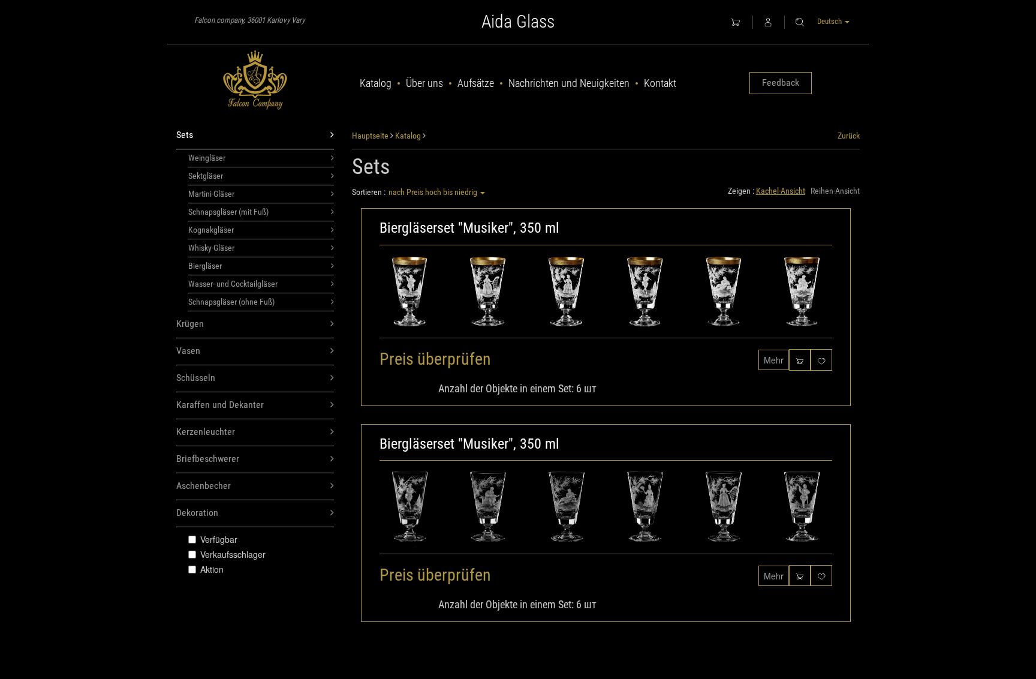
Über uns (424, 83)
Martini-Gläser (211, 194)
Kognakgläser (211, 230)
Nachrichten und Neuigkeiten (569, 83)
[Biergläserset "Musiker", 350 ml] (606, 294)
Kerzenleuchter (205, 431)
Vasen (188, 350)
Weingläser (206, 158)
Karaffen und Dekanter (220, 404)
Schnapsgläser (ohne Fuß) (231, 302)
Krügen (190, 323)
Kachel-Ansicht (780, 191)
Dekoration (197, 512)
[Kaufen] (800, 359)
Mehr (774, 360)
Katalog (375, 83)
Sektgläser (205, 176)
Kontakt (660, 83)
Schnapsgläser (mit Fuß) (228, 212)
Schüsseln (195, 377)
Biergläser (205, 266)
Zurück (849, 135)
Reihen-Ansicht (835, 191)
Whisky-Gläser (211, 248)
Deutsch (830, 21)
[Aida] (255, 80)
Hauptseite (370, 135)
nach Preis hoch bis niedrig (434, 192)
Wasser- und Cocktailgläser (233, 284)
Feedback (780, 82)
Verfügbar (218, 539)
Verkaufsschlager (233, 554)
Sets (184, 134)
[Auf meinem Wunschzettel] (821, 359)
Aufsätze (475, 83)
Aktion (212, 569)
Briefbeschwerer (207, 458)
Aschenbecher (203, 485)
